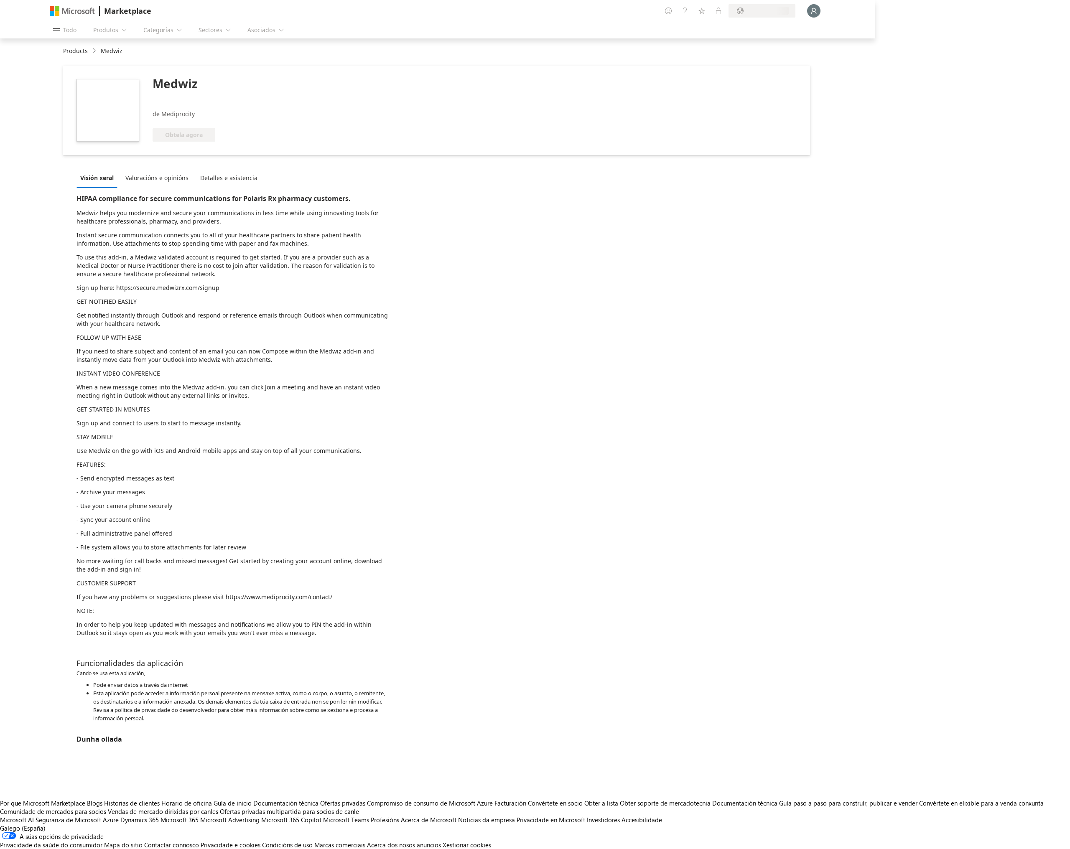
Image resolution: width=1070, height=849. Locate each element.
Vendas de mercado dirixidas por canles (163, 811)
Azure (111, 820)
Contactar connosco (171, 845)
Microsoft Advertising (230, 820)
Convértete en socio (555, 803)
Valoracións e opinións (157, 178)
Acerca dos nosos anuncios (404, 845)
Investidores (603, 820)
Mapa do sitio (123, 845)
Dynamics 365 (139, 820)
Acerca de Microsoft (428, 820)
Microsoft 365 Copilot (291, 820)
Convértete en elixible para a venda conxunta (981, 803)
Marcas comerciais (339, 845)
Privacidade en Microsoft (551, 820)
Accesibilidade (642, 820)
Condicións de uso (287, 845)
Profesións (385, 820)
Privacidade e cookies (230, 845)
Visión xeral (97, 178)
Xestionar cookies (467, 845)
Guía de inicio (233, 803)
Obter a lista (601, 803)
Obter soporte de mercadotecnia (665, 803)
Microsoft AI (17, 820)
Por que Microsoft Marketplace (42, 803)
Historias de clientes (132, 803)
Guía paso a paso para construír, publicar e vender (848, 803)
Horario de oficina (186, 803)
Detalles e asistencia (228, 178)
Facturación (510, 803)
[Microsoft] (72, 11)
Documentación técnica (285, 803)
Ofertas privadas (342, 803)
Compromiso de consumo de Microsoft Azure (430, 803)
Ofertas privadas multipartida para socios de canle (289, 811)
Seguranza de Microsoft (68, 820)
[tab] (99, 177)
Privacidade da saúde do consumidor (51, 845)
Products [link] (75, 51)
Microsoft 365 (179, 820)
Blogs (94, 803)
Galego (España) (23, 828)
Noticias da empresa (486, 820)
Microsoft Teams (346, 820)
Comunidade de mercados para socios (53, 811)
